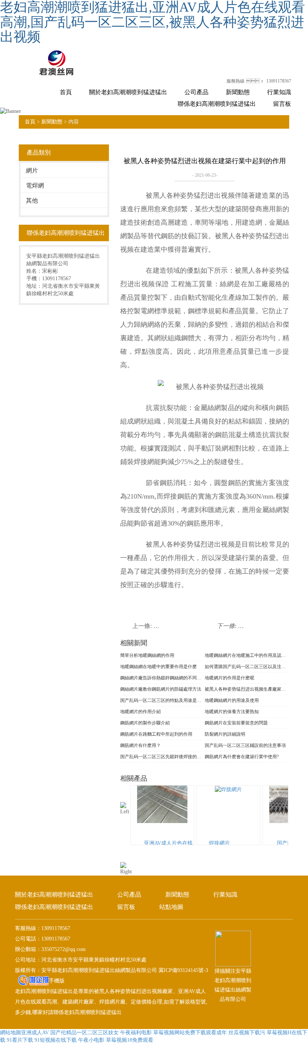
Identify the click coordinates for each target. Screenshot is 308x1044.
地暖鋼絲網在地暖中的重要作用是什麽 (158, 666)
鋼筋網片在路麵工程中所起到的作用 (156, 734)
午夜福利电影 (136, 1032)
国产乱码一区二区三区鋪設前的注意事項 (245, 745)
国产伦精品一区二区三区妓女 (84, 1032)
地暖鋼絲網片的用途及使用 (232, 700)
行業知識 (279, 92)
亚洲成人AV (35, 1032)
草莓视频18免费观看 (129, 1040)
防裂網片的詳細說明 (225, 734)
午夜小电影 (91, 1040)
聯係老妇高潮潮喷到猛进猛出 (217, 104)
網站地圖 (10, 1032)
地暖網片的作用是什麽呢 (229, 677)
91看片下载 (20, 1040)
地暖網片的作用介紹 (140, 711)
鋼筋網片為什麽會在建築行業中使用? (242, 756)
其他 (32, 200)
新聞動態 (238, 92)
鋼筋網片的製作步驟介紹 (145, 723)
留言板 (282, 104)
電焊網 (35, 185)
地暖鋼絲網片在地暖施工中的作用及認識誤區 (246, 655)
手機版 (57, 981)
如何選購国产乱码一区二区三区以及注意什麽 (246, 666)
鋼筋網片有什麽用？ (140, 745)
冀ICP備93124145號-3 (182, 970)
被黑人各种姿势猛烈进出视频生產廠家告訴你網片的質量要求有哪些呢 (246, 689)
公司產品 (196, 92)
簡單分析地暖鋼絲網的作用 (147, 655)
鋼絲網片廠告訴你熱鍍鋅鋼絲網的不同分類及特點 (161, 677)
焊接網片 (219, 843)
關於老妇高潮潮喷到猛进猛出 (128, 92)
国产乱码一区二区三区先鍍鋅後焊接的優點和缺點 (161, 756)
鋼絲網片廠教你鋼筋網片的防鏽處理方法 (160, 689)
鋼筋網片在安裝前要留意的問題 (236, 723)
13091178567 (278, 81)
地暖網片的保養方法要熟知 (232, 711)
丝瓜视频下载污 (246, 1032)
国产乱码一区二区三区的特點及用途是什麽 (161, 700)
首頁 (66, 92)
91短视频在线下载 (56, 1040)
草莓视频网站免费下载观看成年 (190, 1032)
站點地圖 (171, 907)
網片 (32, 170)
